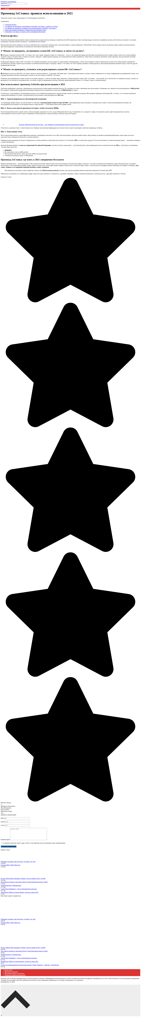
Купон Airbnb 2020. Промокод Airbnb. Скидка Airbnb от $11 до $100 (23, 878)
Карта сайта (8, 970)
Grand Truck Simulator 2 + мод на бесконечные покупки (19, 889)
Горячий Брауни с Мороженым (11, 885)
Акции (7, 8)
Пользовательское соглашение (14, 973)
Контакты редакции (11, 972)
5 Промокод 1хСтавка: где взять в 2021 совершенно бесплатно (25, 32)
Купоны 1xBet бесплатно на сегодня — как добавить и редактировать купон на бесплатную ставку (51, 124)
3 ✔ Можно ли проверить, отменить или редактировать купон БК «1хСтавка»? (30, 28)
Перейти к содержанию (8, 1)
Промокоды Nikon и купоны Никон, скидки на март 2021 (19, 892)
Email (2, 822)
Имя (2, 818)
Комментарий (5, 839)
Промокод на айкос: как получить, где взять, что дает (18, 861)
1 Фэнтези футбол (10, 24)
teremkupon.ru (5, 5)
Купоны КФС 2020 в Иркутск (10, 865)
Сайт (2, 825)
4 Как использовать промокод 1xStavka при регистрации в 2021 (25, 30)
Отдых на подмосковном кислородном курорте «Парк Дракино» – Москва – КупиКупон (30, 965)
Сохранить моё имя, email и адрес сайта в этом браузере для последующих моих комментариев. (34, 843)
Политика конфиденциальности (15, 975)
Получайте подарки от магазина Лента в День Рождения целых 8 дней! (24, 882)
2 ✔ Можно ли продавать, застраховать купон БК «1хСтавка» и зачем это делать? (31, 26)
